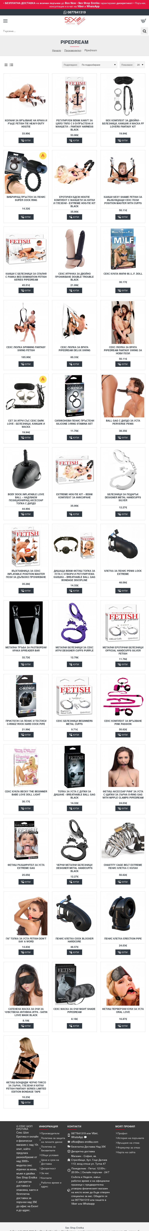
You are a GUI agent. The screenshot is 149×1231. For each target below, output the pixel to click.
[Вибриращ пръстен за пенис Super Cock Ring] (26, 172)
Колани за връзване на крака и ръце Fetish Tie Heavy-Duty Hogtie (26, 123)
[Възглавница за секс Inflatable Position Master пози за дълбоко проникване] (26, 546)
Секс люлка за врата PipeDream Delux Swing (74, 349)
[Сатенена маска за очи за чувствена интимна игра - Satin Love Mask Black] (26, 984)
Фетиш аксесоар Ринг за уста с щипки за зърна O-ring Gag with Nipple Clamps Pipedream (123, 794)
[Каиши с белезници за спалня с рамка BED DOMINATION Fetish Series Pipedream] (26, 249)
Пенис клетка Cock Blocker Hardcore (74, 940)
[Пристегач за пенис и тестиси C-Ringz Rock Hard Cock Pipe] (26, 696)
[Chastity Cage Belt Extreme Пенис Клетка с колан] (123, 840)
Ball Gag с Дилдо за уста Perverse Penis (123, 422)
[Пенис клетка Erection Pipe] (123, 914)
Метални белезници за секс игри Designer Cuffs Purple (74, 649)
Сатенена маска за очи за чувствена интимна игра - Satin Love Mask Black (26, 1012)
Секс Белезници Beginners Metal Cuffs (74, 722)
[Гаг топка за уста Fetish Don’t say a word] (26, 914)
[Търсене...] (144, 31)
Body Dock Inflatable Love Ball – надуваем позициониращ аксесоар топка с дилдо (26, 499)
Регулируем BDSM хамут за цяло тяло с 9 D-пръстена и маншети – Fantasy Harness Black (74, 125)
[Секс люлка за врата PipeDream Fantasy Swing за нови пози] (123, 322)
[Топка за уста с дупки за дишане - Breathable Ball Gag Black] (74, 766)
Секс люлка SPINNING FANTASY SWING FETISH (26, 349)
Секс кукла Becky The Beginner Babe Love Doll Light (26, 793)
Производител (72, 50)
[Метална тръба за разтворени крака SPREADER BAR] (26, 622)
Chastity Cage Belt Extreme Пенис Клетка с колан (123, 866)
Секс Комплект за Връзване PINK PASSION (123, 722)
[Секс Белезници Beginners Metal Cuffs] (74, 696)
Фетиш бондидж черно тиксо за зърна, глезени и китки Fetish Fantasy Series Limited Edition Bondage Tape (26, 1087)
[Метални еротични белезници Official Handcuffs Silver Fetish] (123, 622)
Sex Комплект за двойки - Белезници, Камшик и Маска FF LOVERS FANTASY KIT (123, 123)
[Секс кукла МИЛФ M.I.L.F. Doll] (123, 249)
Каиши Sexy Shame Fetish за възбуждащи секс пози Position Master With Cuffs (123, 200)
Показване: (127, 64)
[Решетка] (6, 64)
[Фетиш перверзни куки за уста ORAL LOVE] (123, 984)
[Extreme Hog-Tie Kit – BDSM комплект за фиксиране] (74, 469)
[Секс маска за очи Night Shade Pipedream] (74, 984)
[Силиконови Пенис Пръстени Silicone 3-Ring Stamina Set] (74, 396)
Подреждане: (71, 64)
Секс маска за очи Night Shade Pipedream (74, 1010)
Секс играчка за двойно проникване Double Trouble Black (74, 277)
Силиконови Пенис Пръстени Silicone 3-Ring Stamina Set (74, 422)
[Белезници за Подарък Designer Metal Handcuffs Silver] (123, 469)
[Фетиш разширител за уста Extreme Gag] (26, 840)
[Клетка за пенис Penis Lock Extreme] (123, 546)
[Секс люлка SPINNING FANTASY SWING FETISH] (26, 322)
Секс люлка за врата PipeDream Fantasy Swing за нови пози (123, 350)
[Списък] (11, 64)
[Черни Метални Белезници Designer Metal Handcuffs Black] (74, 840)
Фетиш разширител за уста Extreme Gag (26, 866)
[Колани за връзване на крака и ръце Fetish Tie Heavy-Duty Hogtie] (26, 96)
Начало (56, 50)
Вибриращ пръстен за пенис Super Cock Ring (26, 198)
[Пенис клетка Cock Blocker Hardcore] (74, 914)
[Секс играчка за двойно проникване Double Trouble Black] (74, 249)
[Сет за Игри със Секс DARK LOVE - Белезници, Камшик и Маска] (26, 396)
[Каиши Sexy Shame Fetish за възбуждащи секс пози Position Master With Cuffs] (123, 172)
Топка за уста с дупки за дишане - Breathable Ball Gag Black (74, 794)
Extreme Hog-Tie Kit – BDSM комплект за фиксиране (74, 496)
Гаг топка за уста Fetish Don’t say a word (26, 940)
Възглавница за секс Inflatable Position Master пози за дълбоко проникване (26, 574)
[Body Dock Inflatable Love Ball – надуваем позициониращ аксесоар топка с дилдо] (26, 469)
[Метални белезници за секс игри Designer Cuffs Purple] (74, 622)
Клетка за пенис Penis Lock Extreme (123, 572)
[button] (26, 140)
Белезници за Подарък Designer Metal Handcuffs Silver (123, 497)
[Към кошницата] (143, 20)
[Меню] (5, 20)
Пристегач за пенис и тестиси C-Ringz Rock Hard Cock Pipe (26, 722)
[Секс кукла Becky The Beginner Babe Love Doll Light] (26, 766)
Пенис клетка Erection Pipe (123, 938)
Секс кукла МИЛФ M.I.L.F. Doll (123, 273)
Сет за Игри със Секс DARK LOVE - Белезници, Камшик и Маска (26, 423)
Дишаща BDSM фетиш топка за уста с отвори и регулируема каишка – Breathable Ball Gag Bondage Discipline (74, 575)
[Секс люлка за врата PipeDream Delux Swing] (74, 322)
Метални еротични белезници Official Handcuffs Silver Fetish (123, 650)
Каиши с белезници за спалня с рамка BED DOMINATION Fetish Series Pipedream (26, 277)
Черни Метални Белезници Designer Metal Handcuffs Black (74, 868)
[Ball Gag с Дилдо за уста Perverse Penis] (123, 396)
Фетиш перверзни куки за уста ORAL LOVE (123, 1010)
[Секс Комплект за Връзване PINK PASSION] (123, 696)
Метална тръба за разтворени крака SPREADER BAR (26, 649)
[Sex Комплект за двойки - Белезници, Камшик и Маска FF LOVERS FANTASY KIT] (123, 96)
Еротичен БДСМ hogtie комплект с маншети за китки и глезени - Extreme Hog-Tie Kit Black (74, 201)
